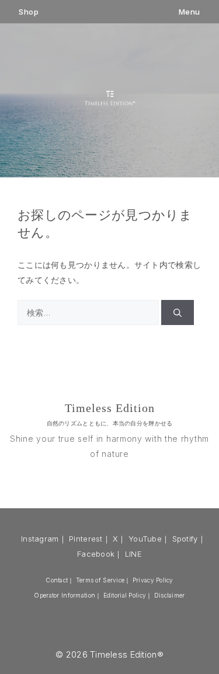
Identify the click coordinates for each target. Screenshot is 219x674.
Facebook (95, 553)
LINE (133, 553)
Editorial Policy (124, 595)
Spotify (185, 538)
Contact (57, 580)
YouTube (145, 538)
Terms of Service (100, 580)
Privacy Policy (153, 580)
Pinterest (86, 538)
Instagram (40, 538)
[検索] (177, 312)
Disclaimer (169, 595)
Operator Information (64, 595)
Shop (29, 12)
